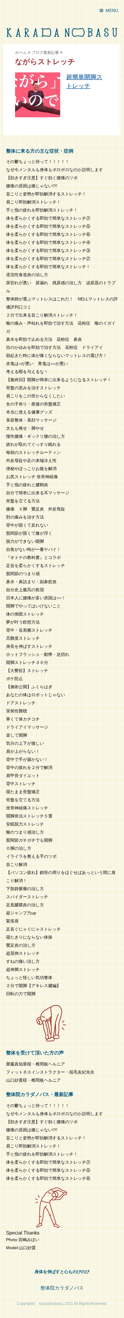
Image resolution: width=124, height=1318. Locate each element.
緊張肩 (12, 921)
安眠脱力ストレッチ (25, 824)
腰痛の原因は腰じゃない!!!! (31, 185)
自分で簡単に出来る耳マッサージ (37, 492)
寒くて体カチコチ (23, 719)
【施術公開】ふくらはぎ (29, 686)
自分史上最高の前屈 (25, 589)
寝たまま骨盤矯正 (23, 791)
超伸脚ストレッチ (23, 969)
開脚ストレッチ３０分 (27, 662)
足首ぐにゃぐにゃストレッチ (33, 929)
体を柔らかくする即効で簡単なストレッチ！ (48, 266)
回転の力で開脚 (21, 993)
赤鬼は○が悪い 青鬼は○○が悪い (37, 363)
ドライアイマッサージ (27, 727)
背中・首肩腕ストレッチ (29, 630)
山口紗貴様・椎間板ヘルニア (33, 1080)
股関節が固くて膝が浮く (29, 533)
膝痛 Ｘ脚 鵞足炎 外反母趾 (35, 509)
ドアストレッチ (21, 702)
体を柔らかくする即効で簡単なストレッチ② (48, 258)
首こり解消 (16, 864)
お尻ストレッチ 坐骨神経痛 (32, 476)
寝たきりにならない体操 (29, 937)
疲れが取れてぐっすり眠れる (33, 444)
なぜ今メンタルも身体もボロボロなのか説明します (54, 169)
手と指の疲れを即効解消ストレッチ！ (42, 210)
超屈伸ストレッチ (23, 953)
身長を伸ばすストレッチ (29, 646)
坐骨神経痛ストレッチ (27, 807)
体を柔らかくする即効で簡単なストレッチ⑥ (48, 234)
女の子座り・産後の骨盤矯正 (33, 404)
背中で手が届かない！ (27, 759)
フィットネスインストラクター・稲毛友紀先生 (50, 1072)
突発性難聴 (16, 711)
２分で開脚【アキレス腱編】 (33, 985)
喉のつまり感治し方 (25, 832)
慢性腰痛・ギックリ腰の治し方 (35, 436)
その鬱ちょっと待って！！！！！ (37, 161)
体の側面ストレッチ (25, 614)
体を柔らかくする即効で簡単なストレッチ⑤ (48, 226)
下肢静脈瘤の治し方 (25, 888)
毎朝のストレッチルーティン (33, 452)
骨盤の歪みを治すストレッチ (33, 387)
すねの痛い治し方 (23, 961)
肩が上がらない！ (23, 751)
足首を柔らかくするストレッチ (35, 565)
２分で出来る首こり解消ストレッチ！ (42, 315)
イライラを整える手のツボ (31, 856)
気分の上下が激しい (25, 743)
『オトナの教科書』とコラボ (33, 557)
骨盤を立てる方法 (23, 500)
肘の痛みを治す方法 (25, 517)
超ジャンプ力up (21, 912)
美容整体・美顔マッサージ (31, 420)
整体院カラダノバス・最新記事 (39, 1094)
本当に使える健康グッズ (29, 412)
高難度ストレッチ (23, 638)
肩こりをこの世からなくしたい (35, 395)
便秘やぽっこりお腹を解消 (31, 468)
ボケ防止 (14, 678)
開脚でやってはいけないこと (33, 605)
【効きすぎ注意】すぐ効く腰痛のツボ (42, 177)
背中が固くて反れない (27, 525)
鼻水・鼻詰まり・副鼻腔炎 (31, 581)
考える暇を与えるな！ (27, 371)
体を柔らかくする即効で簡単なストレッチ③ (48, 250)
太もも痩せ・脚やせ (25, 428)
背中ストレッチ (21, 783)
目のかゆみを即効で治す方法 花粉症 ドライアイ (54, 347)
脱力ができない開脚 (25, 541)
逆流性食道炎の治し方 (27, 274)
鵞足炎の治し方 (21, 945)
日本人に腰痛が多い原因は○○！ (36, 597)
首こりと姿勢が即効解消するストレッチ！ (46, 193)
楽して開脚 (16, 735)
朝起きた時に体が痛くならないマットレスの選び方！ (56, 355)
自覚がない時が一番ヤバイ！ (33, 549)
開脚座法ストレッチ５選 (29, 816)
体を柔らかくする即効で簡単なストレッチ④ (48, 242)
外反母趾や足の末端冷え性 (31, 460)
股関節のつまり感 (23, 573)
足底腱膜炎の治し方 (25, 904)
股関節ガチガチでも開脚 (29, 840)
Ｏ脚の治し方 (18, 848)
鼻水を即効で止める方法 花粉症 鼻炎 (44, 339)
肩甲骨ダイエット (23, 775)
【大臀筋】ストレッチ (27, 670)
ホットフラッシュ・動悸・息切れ (37, 654)
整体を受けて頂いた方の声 (35, 1052)
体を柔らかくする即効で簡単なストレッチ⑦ (48, 218)
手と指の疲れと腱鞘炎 (29, 484)
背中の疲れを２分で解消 (29, 767)
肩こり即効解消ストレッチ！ (33, 202)
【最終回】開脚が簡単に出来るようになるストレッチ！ (58, 379)
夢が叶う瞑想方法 (23, 622)
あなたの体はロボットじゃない (35, 694)
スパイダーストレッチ (27, 896)
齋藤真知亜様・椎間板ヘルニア (35, 1064)
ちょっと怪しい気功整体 (29, 977)
